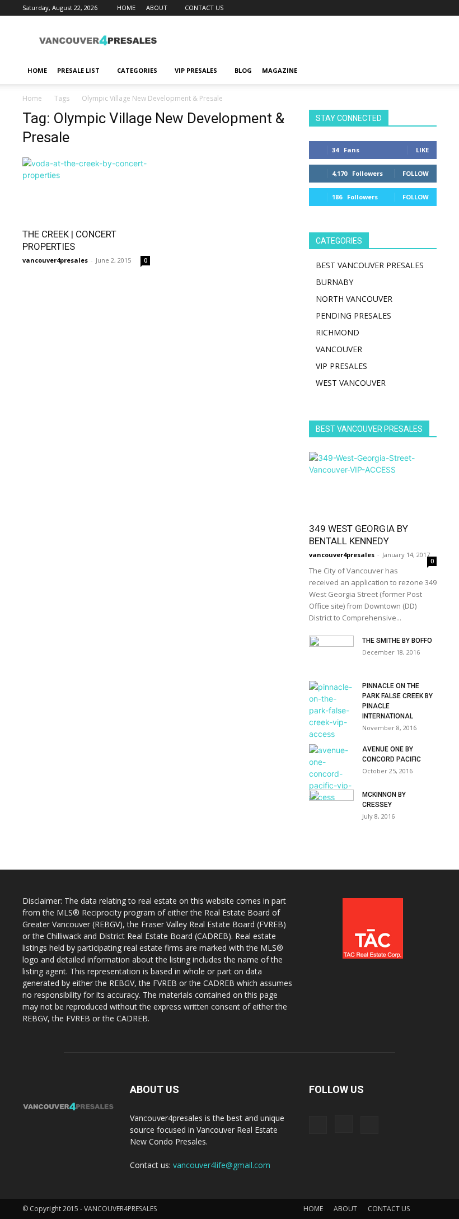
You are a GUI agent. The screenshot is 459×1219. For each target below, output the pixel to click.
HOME (126, 7)
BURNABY (334, 282)
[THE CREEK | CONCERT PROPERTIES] (86, 189)
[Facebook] (391, 8)
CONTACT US (204, 7)
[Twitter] (428, 8)
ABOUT (156, 7)
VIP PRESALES (196, 70)
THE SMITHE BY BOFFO (397, 640)
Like (422, 150)
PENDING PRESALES (353, 315)
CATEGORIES (137, 70)
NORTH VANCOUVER (354, 298)
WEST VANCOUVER (351, 382)
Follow (415, 173)
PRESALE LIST (78, 70)
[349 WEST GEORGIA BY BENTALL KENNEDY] (373, 483)
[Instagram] (409, 8)
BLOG (243, 70)
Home (32, 98)
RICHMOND (337, 332)
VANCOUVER (339, 349)
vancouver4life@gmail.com (221, 1165)
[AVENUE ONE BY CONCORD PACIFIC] (331, 773)
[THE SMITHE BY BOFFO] (331, 651)
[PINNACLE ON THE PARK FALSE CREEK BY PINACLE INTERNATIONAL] (331, 710)
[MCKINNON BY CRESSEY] (331, 805)
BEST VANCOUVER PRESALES (370, 265)
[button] (423, 71)
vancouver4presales (55, 260)
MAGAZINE (279, 70)
